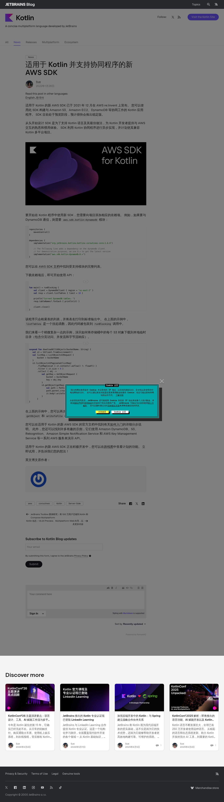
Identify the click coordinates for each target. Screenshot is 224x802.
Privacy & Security (16, 773)
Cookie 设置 (120, 412)
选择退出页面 (114, 405)
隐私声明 (78, 403)
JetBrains (34, 794)
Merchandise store (206, 789)
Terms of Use (39, 773)
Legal (55, 773)
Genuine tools (71, 773)
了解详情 (119, 395)
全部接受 (102, 412)
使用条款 (88, 403)
